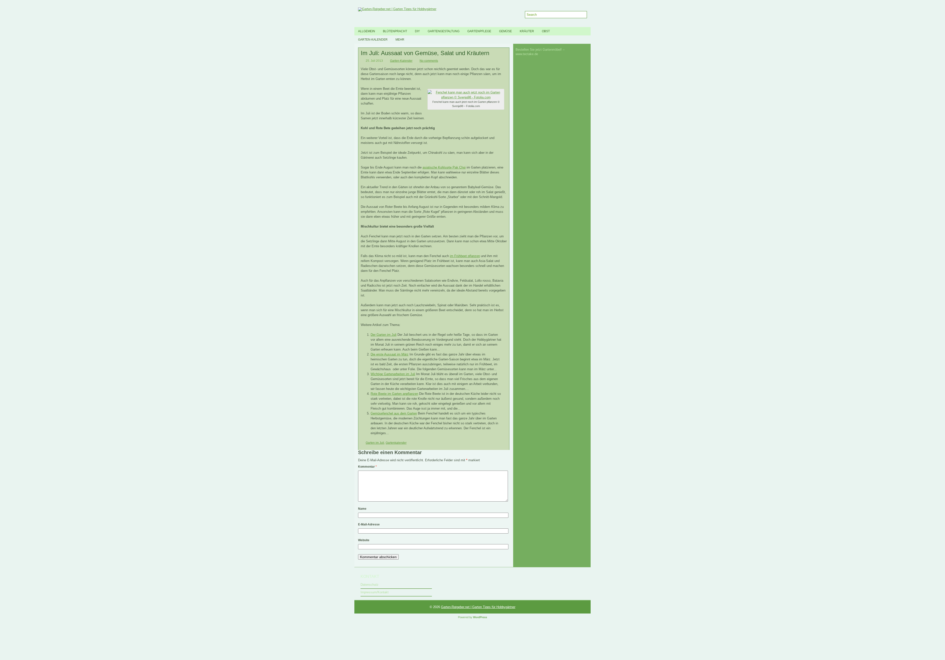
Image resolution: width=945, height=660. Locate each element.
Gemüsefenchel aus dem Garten (394, 413)
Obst (546, 31)
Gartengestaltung (443, 31)
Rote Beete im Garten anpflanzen (394, 394)
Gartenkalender (396, 443)
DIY (417, 31)
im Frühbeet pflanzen (465, 256)
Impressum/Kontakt (375, 592)
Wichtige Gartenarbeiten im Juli (393, 374)
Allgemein (366, 31)
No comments (429, 60)
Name (362, 508)
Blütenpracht (395, 31)
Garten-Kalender (373, 39)
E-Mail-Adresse (369, 524)
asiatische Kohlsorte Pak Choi (444, 167)
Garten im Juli (375, 443)
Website (363, 540)
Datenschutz (369, 584)
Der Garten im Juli (383, 335)
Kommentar (367, 466)
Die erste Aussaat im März (390, 354)
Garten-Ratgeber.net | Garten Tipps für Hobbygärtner (478, 607)
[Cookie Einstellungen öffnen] (37, 658)
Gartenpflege (479, 31)
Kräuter (527, 31)
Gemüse (505, 31)
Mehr (399, 39)
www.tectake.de (527, 54)
